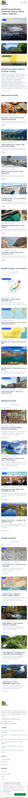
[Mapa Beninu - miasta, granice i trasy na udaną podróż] (14, 60)
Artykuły (4, 727)
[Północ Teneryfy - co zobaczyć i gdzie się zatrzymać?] (14, 48)
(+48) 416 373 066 (7, 721)
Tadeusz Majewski (5, 115)
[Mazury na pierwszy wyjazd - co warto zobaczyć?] (14, 29)
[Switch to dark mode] (21, 2)
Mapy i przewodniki (6, 56)
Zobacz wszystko (14, 99)
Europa (3, 44)
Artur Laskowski (4, 169)
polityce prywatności (6, 791)
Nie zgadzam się (8, 794)
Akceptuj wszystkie (20, 794)
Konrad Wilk (3, 142)
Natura (3, 233)
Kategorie (4, 768)
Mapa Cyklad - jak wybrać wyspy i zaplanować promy (13, 739)
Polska (4, 19)
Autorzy (3, 756)
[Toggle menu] (25, 2)
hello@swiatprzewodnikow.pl (10, 723)
